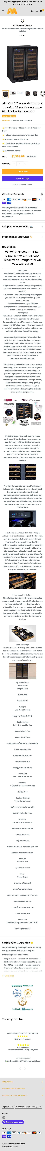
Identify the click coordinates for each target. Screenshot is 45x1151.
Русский (6, 1107)
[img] (22, 1036)
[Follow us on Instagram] (3, 1117)
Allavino (6, 120)
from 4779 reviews (23, 1039)
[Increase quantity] (25, 163)
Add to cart (22, 171)
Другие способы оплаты (22, 184)
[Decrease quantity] (14, 163)
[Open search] (32, 11)
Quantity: (6, 164)
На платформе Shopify (10, 1146)
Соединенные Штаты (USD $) (26, 1107)
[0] (41, 11)
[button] (20, 1068)
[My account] (36, 11)
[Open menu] (3, 11)
